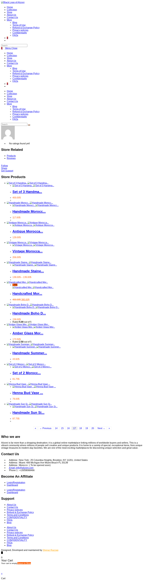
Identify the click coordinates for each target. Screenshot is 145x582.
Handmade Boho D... (29, 313)
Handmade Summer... (29, 353)
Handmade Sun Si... (28, 412)
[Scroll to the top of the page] (2, 552)
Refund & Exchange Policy (26, 73)
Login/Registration (16, 482)
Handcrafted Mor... (27, 293)
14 (56, 428)
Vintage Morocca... (27, 251)
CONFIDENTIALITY (17, 517)
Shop (9, 58)
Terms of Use (19, 71)
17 (74, 428)
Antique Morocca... (27, 231)
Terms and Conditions (18, 515)
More (9, 66)
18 (80, 428)
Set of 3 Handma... (27, 192)
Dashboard (12, 485)
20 (92, 428)
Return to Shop (24, 563)
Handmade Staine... (28, 271)
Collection (12, 55)
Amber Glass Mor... (27, 333)
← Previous (45, 428)
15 (62, 428)
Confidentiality (19, 78)
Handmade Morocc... (29, 211)
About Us (11, 61)
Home (10, 53)
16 (68, 428)
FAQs (15, 81)
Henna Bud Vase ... (27, 393)
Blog (14, 68)
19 (86, 428)
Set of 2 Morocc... (26, 373)
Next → (101, 428)
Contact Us (12, 63)
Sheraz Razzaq (50, 550)
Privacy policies (20, 76)
